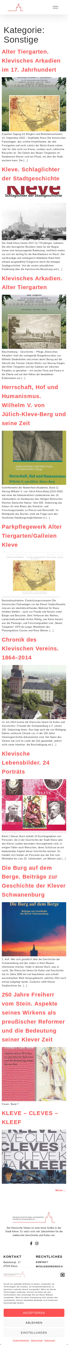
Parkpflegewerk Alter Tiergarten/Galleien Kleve (32, 536)
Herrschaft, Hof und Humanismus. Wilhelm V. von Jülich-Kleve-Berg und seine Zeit (34, 405)
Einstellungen (34, 1332)
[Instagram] (37, 1243)
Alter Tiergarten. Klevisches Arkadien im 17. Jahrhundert (31, 61)
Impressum (49, 1340)
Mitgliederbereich (49, 1266)
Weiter (60, 1190)
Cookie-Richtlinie (21, 1340)
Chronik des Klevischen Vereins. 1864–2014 (30, 649)
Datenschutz (37, 1340)
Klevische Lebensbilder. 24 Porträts (26, 763)
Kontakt (42, 1262)
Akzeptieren (34, 1312)
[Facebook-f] (31, 1243)
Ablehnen (34, 1322)
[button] (62, 1275)
